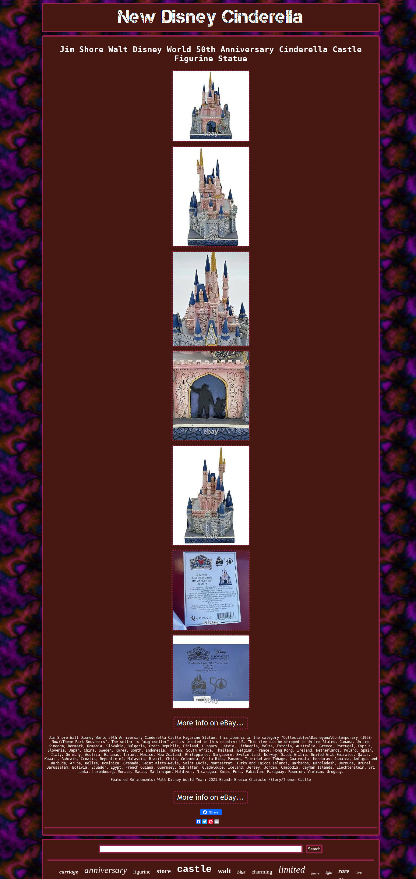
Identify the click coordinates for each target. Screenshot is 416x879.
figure (315, 873)
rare (343, 871)
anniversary (105, 870)
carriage (68, 872)
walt (224, 871)
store (164, 871)
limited (291, 869)
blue (241, 872)
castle (194, 869)
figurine (141, 872)
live (358, 872)
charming (262, 872)
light (329, 872)
